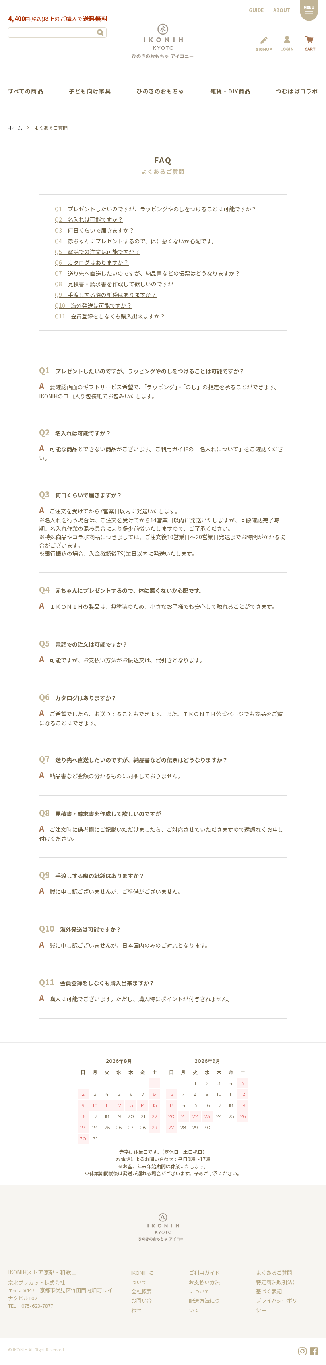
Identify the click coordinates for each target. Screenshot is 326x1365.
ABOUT (282, 9)
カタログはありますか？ (92, 262)
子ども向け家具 (90, 91)
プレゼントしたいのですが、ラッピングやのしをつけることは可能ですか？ (156, 209)
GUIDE (256, 9)
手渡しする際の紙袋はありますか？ (106, 295)
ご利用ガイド (204, 1272)
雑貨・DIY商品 (230, 91)
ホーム (15, 127)
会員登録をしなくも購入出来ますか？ (110, 316)
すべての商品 (25, 91)
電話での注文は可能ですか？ (97, 252)
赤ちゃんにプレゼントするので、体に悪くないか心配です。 (136, 241)
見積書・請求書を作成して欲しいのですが (114, 284)
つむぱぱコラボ (297, 91)
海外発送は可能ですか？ (93, 305)
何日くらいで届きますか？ (94, 230)
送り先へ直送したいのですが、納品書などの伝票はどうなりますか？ (147, 273)
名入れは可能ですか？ (89, 219)
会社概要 (141, 1291)
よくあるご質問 (274, 1272)
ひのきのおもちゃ (160, 91)
